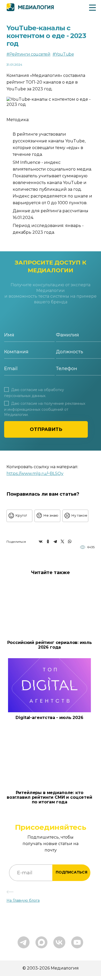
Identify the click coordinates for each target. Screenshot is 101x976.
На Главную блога (23, 900)
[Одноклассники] (48, 541)
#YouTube (63, 54)
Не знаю (51, 515)
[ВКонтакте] (41, 541)
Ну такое (79, 515)
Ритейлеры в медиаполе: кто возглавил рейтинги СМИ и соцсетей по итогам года (49, 797)
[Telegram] (55, 541)
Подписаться (71, 872)
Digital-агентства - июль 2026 (49, 717)
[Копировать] (66, 472)
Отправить (46, 429)
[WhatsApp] (70, 541)
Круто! (21, 515)
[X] (62, 541)
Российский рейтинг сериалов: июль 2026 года (49, 645)
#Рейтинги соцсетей (28, 54)
